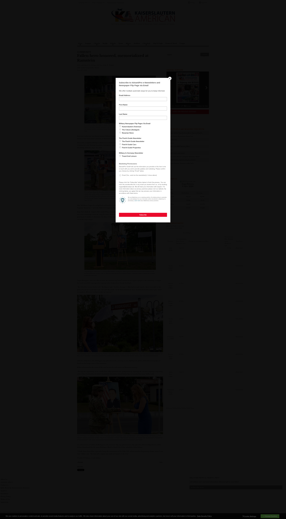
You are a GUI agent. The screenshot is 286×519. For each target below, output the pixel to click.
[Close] (169, 78)
